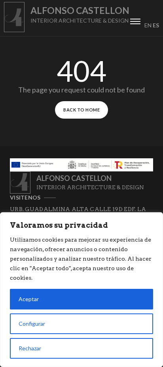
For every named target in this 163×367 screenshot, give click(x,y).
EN (148, 25)
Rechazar (30, 348)
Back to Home (81, 109)
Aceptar (29, 299)
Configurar (32, 323)
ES (156, 25)
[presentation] (135, 20)
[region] (81, 289)
